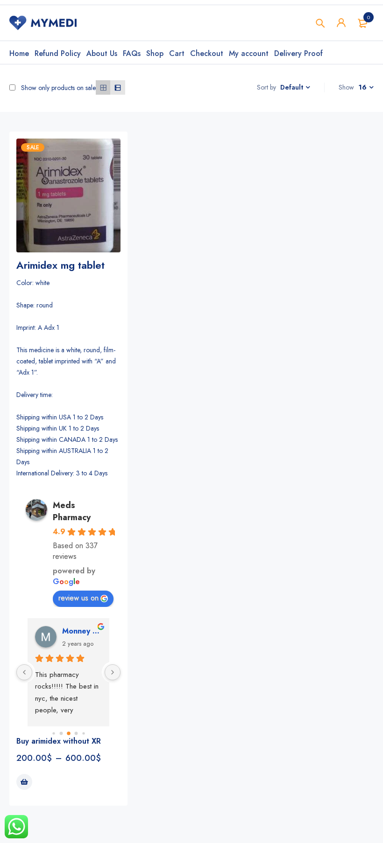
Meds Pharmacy (72, 511)
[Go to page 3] (76, 733)
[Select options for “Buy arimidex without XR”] (24, 782)
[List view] (117, 87)
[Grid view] (103, 87)
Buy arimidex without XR (58, 741)
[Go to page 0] (53, 733)
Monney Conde (82, 631)
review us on (78, 597)
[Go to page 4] (83, 733)
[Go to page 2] (69, 733)
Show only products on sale (57, 88)
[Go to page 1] (61, 733)
